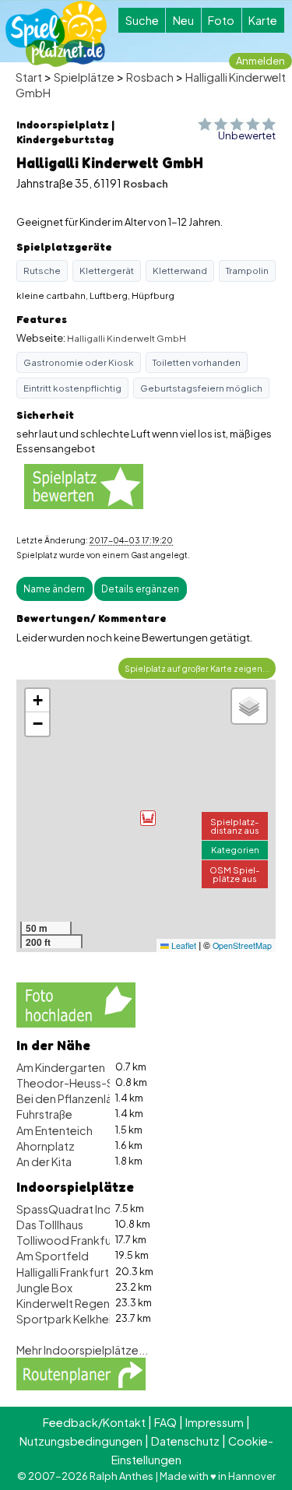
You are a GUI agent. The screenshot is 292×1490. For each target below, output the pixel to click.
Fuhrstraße (44, 1114)
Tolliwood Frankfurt (68, 1240)
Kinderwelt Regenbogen (81, 1303)
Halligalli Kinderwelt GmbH (126, 338)
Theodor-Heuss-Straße (79, 1083)
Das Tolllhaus (49, 1225)
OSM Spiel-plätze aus (234, 874)
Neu (183, 20)
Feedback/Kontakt (94, 1422)
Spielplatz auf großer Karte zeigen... (197, 668)
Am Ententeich (54, 1130)
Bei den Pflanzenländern (79, 1098)
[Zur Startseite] (56, 34)
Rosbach (150, 77)
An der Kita (44, 1161)
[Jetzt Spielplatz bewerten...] (83, 486)
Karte (262, 20)
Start (29, 77)
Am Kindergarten (60, 1067)
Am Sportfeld (52, 1256)
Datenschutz (185, 1441)
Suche (142, 20)
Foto (221, 20)
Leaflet (182, 945)
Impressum (214, 1422)
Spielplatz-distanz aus (234, 825)
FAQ (165, 1422)
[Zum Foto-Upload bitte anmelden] (75, 1003)
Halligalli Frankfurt (62, 1272)
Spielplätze (84, 77)
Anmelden (260, 60)
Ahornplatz (45, 1146)
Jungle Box (44, 1288)
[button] (148, 818)
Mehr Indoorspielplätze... (82, 1350)
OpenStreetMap (242, 945)
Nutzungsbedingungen (80, 1441)
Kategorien (235, 849)
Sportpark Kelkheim (68, 1319)
